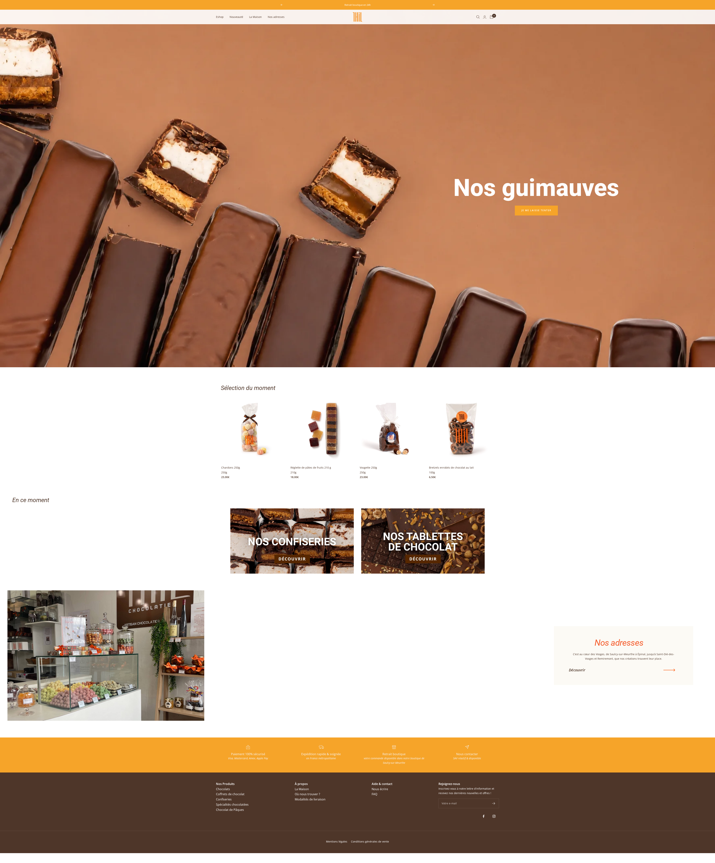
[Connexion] (484, 17)
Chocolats (223, 789)
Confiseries (224, 799)
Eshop (220, 17)
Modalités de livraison (310, 799)
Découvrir (577, 670)
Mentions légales (336, 841)
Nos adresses (276, 17)
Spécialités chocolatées (232, 804)
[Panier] (491, 17)
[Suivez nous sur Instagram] (494, 816)
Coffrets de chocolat (230, 794)
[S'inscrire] (493, 803)
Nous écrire (380, 789)
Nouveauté (236, 17)
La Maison (255, 17)
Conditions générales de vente (370, 841)
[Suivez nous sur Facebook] (484, 816)
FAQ (374, 794)
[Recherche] (478, 17)
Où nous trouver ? (307, 794)
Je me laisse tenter (536, 210)
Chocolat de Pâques (230, 810)
